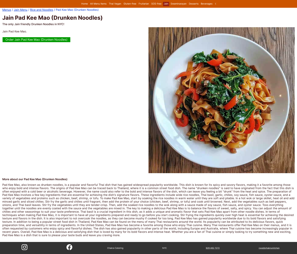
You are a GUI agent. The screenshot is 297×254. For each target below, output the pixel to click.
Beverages (206, 3)
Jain (166, 3)
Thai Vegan (115, 3)
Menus (6, 9)
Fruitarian (144, 3)
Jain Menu (20, 9)
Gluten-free (130, 3)
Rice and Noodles (41, 9)
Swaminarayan (179, 3)
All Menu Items (98, 3)
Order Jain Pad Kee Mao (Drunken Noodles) (36, 39)
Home (84, 3)
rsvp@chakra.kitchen (269, 248)
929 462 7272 (213, 248)
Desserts (194, 3)
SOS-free (156, 3)
